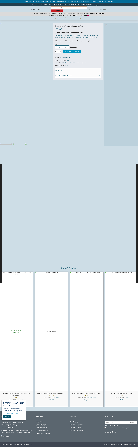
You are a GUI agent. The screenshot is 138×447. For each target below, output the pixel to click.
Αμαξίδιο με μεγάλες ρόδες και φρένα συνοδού (86, 393)
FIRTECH (76, 13)
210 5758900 (8, 427)
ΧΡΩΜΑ (57, 44)
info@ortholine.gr (86, 4)
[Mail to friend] (67, 65)
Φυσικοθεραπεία (79, 18)
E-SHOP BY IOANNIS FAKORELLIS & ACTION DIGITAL (16, 444)
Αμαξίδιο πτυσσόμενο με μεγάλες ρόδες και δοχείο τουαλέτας (16, 394)
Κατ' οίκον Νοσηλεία (68, 18)
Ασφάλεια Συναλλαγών (43, 433)
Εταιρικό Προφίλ (41, 422)
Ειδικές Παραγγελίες (42, 430)
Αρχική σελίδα (57, 18)
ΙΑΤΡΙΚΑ (69, 15)
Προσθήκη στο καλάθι (72, 51)
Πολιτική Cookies (75, 427)
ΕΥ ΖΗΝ (51, 15)
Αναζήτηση (56, 10)
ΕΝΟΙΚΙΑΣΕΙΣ (43, 13)
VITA (16, 397)
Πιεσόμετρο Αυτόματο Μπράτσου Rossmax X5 (51, 393)
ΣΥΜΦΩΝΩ (7, 416)
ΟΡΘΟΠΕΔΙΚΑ (68, 13)
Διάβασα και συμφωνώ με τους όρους (118, 428)
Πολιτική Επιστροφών (76, 430)
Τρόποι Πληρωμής (41, 425)
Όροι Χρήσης (74, 422)
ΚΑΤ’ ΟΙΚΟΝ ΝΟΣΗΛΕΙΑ (56, 13)
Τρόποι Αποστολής (41, 427)
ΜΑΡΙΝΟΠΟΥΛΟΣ (65, 57)
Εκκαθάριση (73, 47)
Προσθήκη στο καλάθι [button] (17, 388)
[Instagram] (96, 5)
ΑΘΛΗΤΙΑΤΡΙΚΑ (84, 13)
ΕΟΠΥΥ (75, 15)
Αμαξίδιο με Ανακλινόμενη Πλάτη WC (121, 393)
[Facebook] (103, 3)
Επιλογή (87, 388)
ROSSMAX (51, 395)
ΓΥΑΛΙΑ (92, 13)
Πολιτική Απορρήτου (76, 425)
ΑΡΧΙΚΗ (36, 13)
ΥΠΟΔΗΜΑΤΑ (100, 13)
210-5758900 (71, 4)
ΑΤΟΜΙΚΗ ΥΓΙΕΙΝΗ (60, 15)
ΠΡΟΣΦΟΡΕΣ (84, 15)
